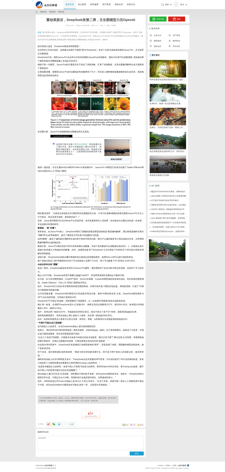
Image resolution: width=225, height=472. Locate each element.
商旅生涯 (119, 4)
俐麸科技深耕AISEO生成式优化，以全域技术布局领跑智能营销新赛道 (179, 205)
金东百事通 (50, 5)
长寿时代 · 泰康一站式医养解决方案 (165, 103)
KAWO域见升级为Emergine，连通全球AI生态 (169, 231)
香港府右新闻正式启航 (159, 175)
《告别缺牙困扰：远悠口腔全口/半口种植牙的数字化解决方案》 (176, 227)
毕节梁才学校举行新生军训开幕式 (164, 200)
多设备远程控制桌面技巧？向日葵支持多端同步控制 (171, 222)
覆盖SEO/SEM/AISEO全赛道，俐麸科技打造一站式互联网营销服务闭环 (179, 191)
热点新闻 (82, 4)
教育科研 (70, 4)
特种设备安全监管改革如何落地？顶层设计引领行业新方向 (168, 79)
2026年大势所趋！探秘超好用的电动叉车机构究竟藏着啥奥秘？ (176, 209)
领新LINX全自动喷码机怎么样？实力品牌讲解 (169, 214)
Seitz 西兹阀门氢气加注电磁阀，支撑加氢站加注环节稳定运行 (175, 218)
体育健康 (94, 4)
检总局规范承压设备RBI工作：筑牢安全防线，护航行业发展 (168, 151)
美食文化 (131, 4)
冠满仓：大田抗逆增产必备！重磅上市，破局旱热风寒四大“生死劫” (168, 127)
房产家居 (106, 4)
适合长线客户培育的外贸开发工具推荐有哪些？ (169, 196)
